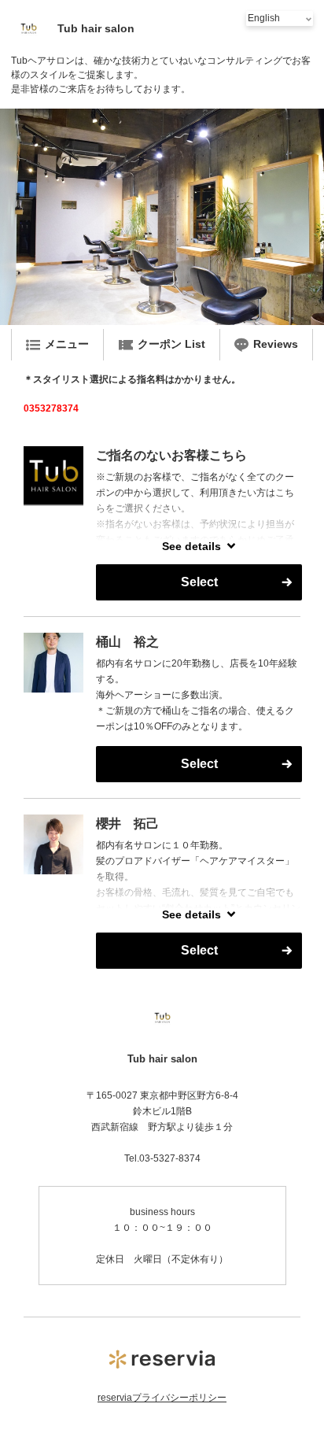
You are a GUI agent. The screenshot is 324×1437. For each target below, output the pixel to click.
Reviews (275, 344)
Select (199, 582)
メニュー (67, 344)
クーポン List (171, 344)
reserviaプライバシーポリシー (162, 1397)
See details (191, 546)
